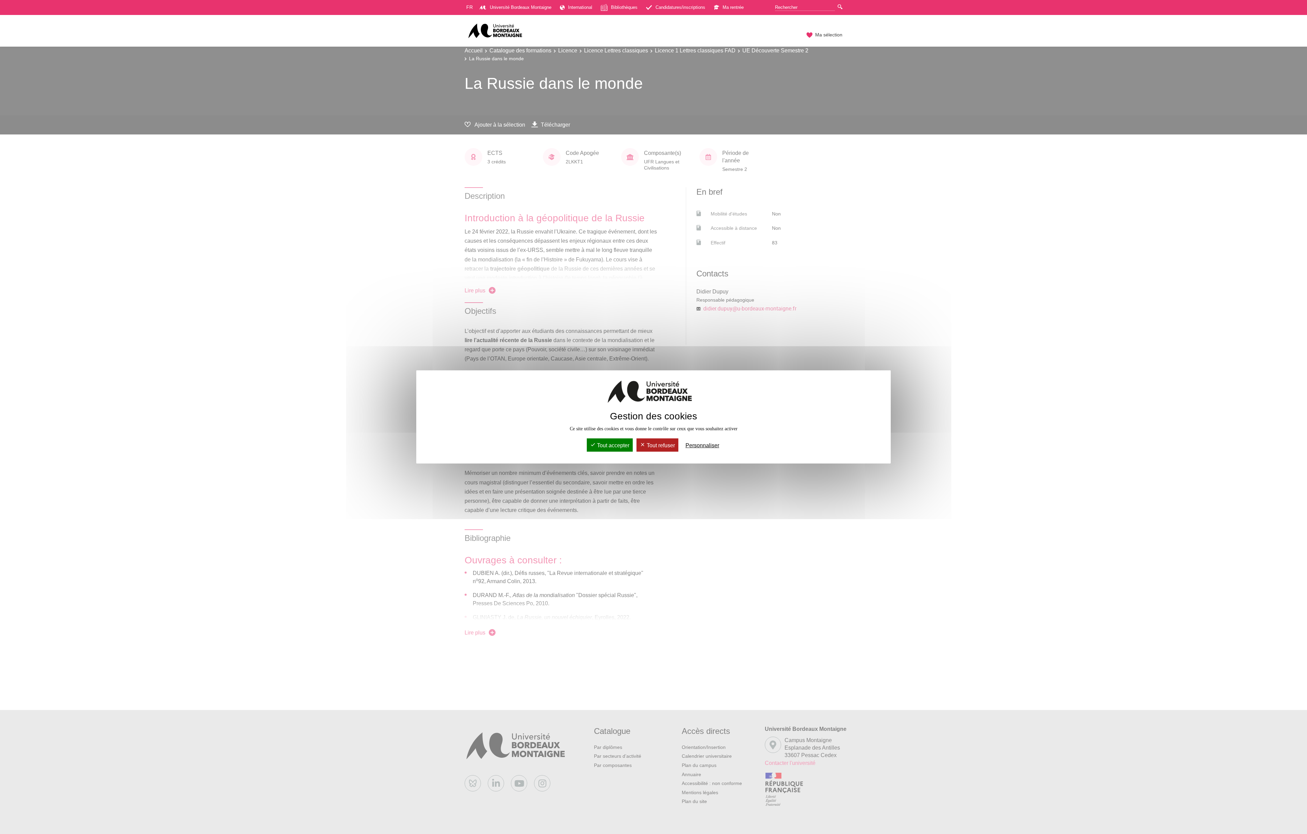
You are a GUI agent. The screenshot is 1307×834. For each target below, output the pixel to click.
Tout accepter (612, 445)
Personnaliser (702, 445)
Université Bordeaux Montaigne (520, 7)
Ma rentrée (733, 7)
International (580, 7)
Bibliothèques (624, 7)
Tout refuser (660, 445)
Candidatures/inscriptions (680, 7)
